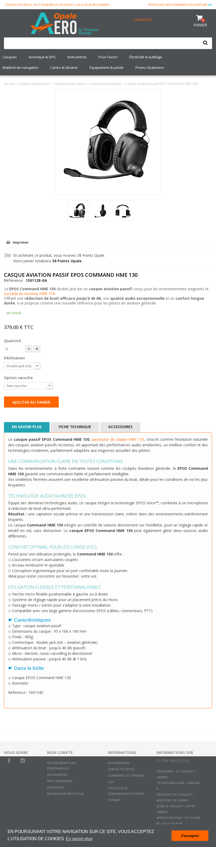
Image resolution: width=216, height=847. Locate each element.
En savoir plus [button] (79, 838)
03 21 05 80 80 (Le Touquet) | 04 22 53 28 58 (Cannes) (71, 5)
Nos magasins (118, 763)
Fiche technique (75, 426)
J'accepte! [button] (190, 836)
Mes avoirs (55, 787)
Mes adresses (57, 775)
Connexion (143, 19)
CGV (111, 782)
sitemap (114, 800)
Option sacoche (19, 377)
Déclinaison (15, 357)
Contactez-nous (18, 5)
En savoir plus (27, 426)
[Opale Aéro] (65, 24)
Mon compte (60, 752)
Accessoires (120, 426)
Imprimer (21, 242)
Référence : (14, 280)
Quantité (12, 340)
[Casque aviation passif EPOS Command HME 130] (77, 211)
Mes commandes (59, 781)
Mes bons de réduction (65, 794)
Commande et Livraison (126, 775)
